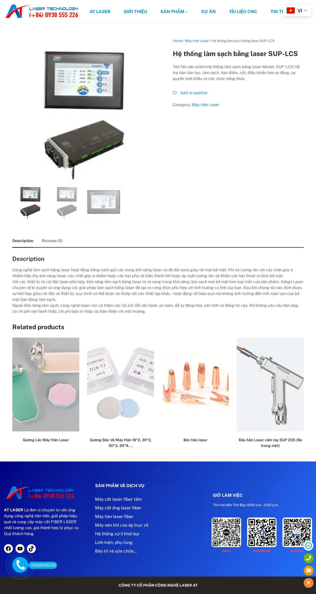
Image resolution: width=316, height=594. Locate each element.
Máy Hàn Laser (197, 41)
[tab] (22, 241)
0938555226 (43, 565)
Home (177, 41)
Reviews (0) (52, 240)
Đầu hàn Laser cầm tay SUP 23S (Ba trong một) (270, 443)
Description (22, 240)
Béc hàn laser (195, 440)
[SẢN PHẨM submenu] (186, 11)
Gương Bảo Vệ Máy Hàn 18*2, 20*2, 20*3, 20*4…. (121, 443)
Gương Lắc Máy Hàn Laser (46, 440)
